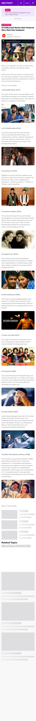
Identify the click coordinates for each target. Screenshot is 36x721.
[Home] (7, 3)
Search (21, 3)
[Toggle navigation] (33, 3)
